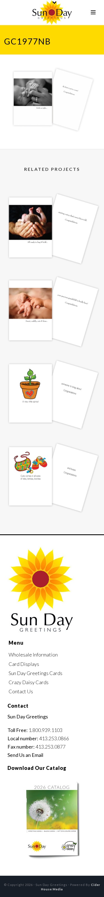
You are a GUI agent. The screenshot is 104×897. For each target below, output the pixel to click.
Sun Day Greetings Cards (35, 673)
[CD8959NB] (52, 374)
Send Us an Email (25, 755)
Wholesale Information (33, 655)
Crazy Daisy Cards (29, 682)
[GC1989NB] (52, 208)
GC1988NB (52, 337)
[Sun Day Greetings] (52, 12)
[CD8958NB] (52, 457)
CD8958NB (52, 503)
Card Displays (24, 664)
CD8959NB (52, 420)
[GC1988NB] (52, 291)
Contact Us (21, 691)
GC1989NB (52, 254)
